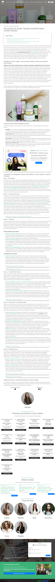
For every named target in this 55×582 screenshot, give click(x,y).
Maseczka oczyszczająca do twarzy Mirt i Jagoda (16, 290)
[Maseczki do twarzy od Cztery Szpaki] (27, 299)
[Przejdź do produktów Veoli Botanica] (27, 376)
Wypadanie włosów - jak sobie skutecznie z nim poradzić (27, 488)
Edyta (6, 518)
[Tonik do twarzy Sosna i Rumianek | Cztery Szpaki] (34, 449)
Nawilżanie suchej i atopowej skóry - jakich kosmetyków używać (45, 488)
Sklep (46, 2)
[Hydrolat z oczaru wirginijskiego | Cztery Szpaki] (20, 449)
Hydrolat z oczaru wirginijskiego (12, 247)
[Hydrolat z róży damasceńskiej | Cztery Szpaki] (48, 419)
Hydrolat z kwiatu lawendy (11, 239)
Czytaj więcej (14, 495)
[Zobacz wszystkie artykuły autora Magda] (20, 527)
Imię (29, 551)
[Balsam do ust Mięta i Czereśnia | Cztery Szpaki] (6, 419)
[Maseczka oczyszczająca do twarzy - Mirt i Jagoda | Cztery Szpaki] (48, 435)
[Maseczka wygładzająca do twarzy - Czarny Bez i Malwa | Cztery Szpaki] (34, 435)
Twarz (7, 2)
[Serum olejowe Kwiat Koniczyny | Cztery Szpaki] (6, 465)
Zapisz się (48, 555)
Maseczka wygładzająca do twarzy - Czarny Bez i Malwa (17, 281)
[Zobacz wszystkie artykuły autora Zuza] (7, 527)
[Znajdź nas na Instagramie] (40, 389)
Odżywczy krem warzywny (11, 337)
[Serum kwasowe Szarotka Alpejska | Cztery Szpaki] (20, 435)
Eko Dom (27, 2)
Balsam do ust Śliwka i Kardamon (12, 365)
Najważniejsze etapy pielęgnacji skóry (15, 39)
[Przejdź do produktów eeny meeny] (27, 269)
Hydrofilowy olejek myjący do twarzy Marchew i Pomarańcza (7, 455)
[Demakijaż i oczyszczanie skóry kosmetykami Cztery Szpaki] (27, 216)
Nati (34, 518)
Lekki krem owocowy (10, 328)
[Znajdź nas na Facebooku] (39, 389)
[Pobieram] (16, 159)
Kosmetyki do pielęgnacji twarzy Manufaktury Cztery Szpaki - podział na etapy (23, 41)
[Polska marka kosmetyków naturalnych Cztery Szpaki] (27, 105)
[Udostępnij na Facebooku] (15, 389)
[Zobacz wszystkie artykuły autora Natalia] (27, 398)
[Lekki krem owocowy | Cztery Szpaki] (6, 435)
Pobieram (38, 162)
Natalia (17, 26)
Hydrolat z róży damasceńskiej (12, 233)
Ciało (11, 2)
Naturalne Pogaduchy (38, 2)
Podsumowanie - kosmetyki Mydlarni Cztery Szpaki (17, 42)
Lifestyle (31, 2)
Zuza (7, 536)
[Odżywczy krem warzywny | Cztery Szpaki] (34, 419)
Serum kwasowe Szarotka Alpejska (13, 321)
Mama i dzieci (22, 2)
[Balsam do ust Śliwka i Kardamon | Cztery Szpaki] (20, 419)
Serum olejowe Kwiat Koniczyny (12, 312)
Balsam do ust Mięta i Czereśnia (12, 359)
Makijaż (13, 2)
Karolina (11, 493)
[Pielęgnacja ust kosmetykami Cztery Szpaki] (27, 374)
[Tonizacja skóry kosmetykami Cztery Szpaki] (27, 266)
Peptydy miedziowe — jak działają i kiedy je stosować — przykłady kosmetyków (8, 489)
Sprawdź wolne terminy (19, 573)
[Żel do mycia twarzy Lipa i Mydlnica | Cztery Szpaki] (48, 449)
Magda (21, 536)
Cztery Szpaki (33, 52)
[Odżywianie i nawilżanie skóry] (27, 346)
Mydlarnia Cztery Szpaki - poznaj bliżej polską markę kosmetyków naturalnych (23, 38)
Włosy (17, 2)
